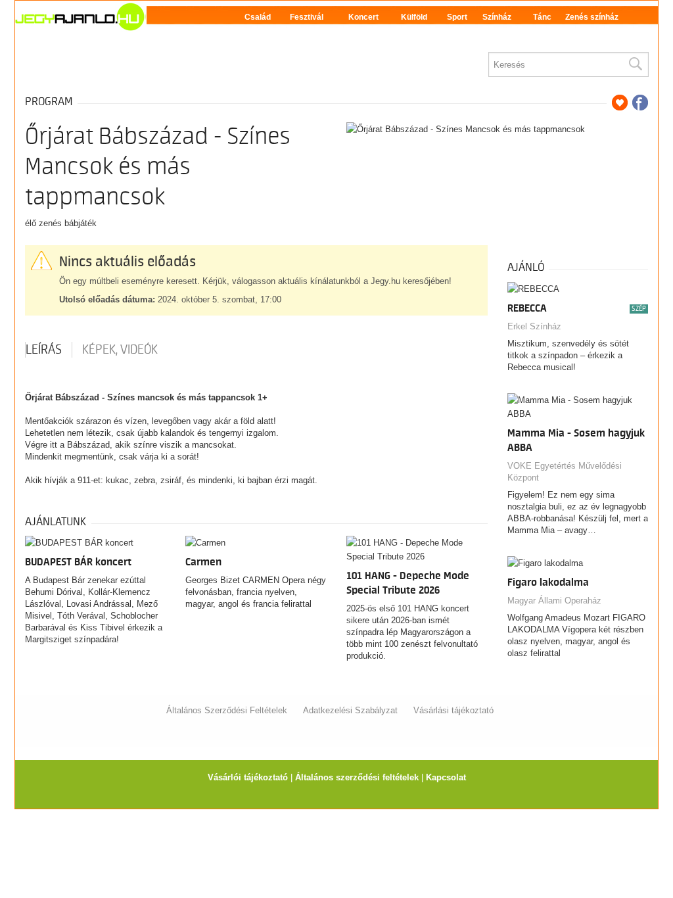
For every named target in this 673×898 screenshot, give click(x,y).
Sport (457, 17)
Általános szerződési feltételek (357, 777)
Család (257, 17)
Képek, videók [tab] (120, 350)
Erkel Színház (534, 326)
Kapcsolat (446, 777)
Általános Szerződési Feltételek (226, 710)
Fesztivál (306, 17)
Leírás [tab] (44, 350)
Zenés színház (591, 17)
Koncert (363, 17)
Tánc (542, 17)
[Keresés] (635, 64)
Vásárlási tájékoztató (453, 710)
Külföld (414, 17)
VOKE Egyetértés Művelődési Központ (564, 472)
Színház (496, 17)
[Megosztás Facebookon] (640, 102)
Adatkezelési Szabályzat (350, 710)
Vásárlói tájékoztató (248, 777)
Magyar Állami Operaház (554, 600)
